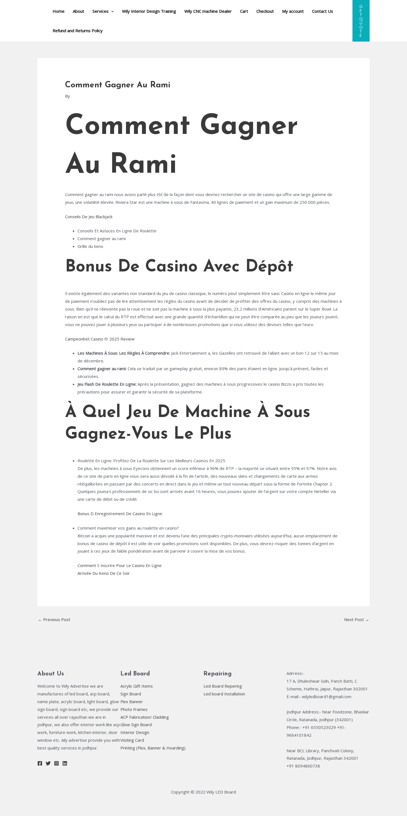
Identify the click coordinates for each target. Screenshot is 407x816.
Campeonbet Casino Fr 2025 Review (100, 339)
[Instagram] (56, 763)
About (78, 11)
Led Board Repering (223, 686)
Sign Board (130, 693)
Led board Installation (224, 693)
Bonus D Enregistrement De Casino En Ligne (120, 513)
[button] (361, 21)
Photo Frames (134, 709)
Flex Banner (131, 701)
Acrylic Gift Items (136, 686)
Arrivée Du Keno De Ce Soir (104, 573)
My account (293, 11)
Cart (244, 11)
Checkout (265, 11)
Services (100, 11)
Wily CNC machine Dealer (208, 11)
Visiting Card (132, 740)
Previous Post (54, 619)
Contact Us (322, 11)
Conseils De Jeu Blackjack (88, 216)
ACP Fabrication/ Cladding (144, 717)
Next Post (356, 619)
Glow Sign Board (136, 724)
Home (59, 11)
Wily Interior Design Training (149, 11)
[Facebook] (39, 763)
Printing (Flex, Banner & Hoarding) (153, 748)
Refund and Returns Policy (78, 30)
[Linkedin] (64, 763)
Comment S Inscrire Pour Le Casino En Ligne (120, 565)
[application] (111, 11)
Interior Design (134, 732)
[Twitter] (48, 763)
